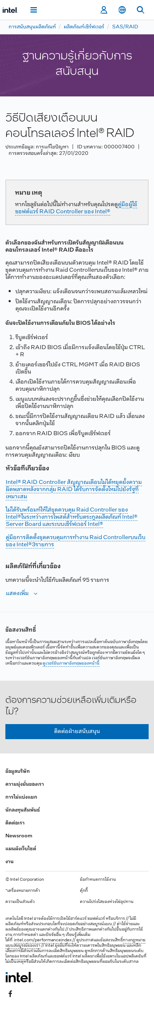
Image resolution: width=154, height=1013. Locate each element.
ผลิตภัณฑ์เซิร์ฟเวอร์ (84, 27)
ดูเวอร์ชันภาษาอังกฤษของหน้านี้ (71, 663)
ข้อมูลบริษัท (17, 771)
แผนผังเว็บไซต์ (20, 849)
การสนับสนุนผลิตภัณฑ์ (32, 27)
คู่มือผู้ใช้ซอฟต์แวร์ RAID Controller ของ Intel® (76, 208)
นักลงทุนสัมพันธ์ (22, 810)
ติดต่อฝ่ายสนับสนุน (77, 731)
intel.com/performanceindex (43, 940)
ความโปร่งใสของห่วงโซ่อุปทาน (107, 902)
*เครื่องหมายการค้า (22, 891)
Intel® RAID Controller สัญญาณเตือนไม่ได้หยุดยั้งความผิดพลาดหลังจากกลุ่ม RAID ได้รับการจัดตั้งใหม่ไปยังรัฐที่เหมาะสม (74, 489)
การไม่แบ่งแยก (21, 797)
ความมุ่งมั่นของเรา (24, 784)
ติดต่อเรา (15, 823)
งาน (9, 861)
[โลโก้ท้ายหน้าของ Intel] (19, 977)
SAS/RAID (125, 27)
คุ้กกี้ (84, 891)
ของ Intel (20, 956)
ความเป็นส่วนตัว (20, 902)
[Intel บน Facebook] (10, 994)
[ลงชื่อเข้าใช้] (104, 10)
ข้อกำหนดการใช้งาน (98, 880)
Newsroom (18, 836)
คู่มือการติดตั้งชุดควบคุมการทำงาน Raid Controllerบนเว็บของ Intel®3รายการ (75, 541)
